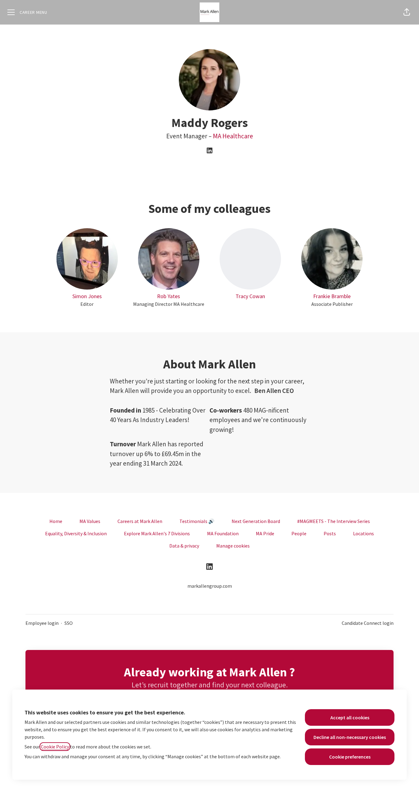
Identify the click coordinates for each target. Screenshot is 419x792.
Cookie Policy (55, 747)
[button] (406, 12)
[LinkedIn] (209, 151)
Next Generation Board (256, 521)
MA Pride (265, 533)
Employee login (42, 623)
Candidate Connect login (368, 623)
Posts (330, 533)
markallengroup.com (209, 586)
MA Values (89, 521)
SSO (68, 623)
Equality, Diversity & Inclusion (76, 533)
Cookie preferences (350, 757)
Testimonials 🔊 (196, 521)
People (298, 533)
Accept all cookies (349, 717)
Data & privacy (184, 546)
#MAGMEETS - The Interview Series (333, 521)
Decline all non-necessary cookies (349, 737)
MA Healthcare (233, 136)
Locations (363, 533)
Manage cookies (233, 546)
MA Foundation (223, 533)
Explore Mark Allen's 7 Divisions (157, 533)
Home (55, 521)
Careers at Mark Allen (139, 521)
